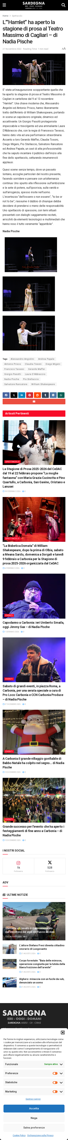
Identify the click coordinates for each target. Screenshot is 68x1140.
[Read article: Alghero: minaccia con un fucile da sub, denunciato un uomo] (10, 982)
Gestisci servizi (33, 1099)
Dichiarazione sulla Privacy (40, 1135)
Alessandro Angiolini (22, 359)
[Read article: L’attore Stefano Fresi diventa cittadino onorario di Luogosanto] (10, 949)
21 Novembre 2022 (12, 49)
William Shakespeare (43, 384)
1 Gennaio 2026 (11, 632)
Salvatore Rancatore (15, 384)
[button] (63, 1032)
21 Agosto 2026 (14, 937)
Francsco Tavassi (14, 369)
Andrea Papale (46, 359)
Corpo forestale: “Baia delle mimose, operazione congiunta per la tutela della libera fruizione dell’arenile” (42, 964)
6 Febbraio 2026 (11, 568)
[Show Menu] (4, 5)
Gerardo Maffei (36, 369)
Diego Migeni (53, 364)
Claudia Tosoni (33, 364)
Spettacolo (17, 16)
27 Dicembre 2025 (12, 704)
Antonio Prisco (12, 364)
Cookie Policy (19, 1135)
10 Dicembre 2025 (12, 772)
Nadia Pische (11, 379)
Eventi (9, 615)
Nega (34, 1118)
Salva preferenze (34, 1127)
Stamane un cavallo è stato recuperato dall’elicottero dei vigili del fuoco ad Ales (30, 930)
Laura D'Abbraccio (35, 374)
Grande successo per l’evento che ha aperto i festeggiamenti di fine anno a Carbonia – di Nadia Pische (33, 831)
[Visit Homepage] (34, 5)
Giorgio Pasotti (12, 374)
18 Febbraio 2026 (12, 491)
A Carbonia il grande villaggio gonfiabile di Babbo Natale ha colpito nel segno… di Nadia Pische (33, 763)
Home (5, 16)
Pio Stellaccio (31, 379)
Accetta (34, 1108)
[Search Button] (63, 5)
